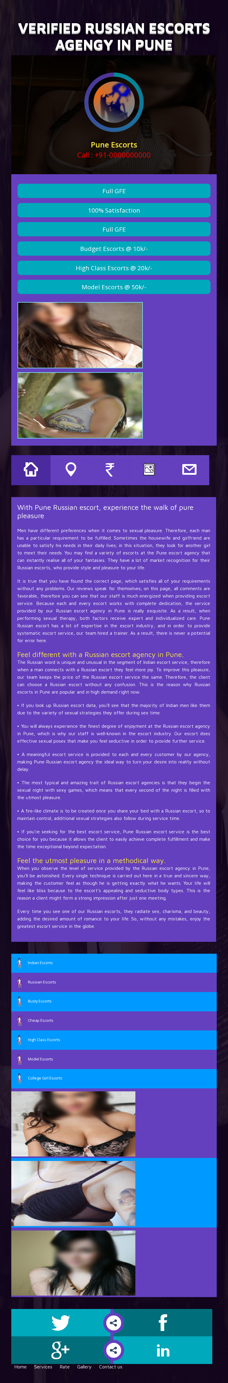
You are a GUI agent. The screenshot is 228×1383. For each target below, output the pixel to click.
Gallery (84, 1366)
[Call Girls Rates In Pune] (110, 470)
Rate (65, 1366)
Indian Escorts (40, 962)
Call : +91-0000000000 (114, 155)
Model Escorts (40, 1059)
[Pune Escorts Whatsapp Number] (189, 470)
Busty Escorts (40, 1001)
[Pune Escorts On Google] (62, 1350)
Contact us (110, 1366)
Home (20, 1366)
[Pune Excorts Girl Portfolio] (150, 470)
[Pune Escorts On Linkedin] (162, 1350)
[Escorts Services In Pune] (71, 470)
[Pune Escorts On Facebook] (162, 1323)
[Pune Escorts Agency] (31, 470)
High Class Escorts (44, 1039)
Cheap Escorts (40, 1020)
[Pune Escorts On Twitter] (62, 1323)
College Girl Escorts (45, 1078)
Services (43, 1366)
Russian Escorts (42, 982)
